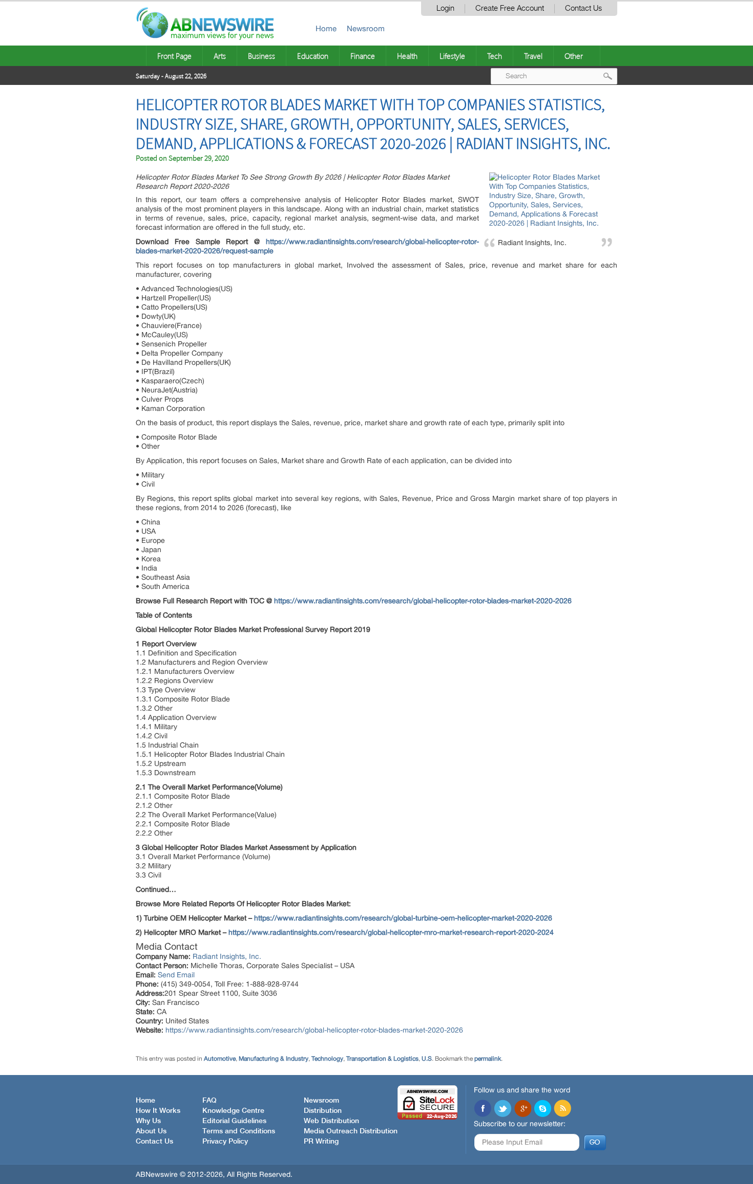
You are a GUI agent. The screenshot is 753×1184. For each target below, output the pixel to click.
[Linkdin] (522, 1109)
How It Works (158, 1110)
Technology (327, 1058)
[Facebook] (482, 1109)
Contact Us (583, 8)
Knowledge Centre (233, 1110)
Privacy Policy (225, 1141)
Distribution (323, 1110)
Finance (362, 56)
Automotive (220, 1058)
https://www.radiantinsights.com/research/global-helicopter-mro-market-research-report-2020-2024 (391, 932)
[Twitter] (502, 1109)
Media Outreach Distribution (351, 1131)
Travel (533, 56)
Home (326, 28)
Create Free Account (509, 8)
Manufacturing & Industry (273, 1058)
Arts (220, 56)
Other (573, 56)
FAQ (209, 1100)
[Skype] (542, 1109)
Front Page (174, 56)
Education (312, 56)
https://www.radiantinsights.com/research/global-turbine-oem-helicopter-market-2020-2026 (403, 918)
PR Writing (321, 1141)
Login (445, 8)
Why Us (148, 1121)
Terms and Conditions (238, 1131)
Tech (494, 56)
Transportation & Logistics (382, 1058)
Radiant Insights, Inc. (227, 956)
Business (261, 56)
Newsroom (366, 28)
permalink (487, 1058)
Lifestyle (452, 56)
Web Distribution (331, 1121)
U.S (427, 1058)
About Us (151, 1131)
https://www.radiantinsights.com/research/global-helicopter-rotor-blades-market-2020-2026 (423, 601)
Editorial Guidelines (234, 1121)
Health (407, 56)
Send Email (176, 975)
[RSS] (562, 1109)
